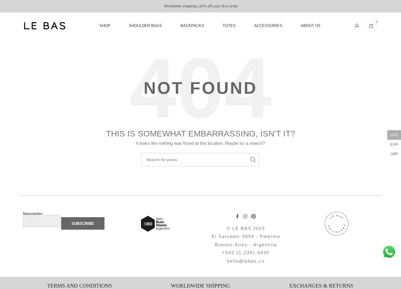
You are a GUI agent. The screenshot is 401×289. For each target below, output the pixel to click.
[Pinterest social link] (253, 216)
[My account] (357, 26)
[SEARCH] (253, 159)
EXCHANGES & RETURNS (321, 286)
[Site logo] (44, 25)
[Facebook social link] (237, 216)
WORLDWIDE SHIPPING (200, 286)
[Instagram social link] (245, 216)
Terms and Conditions (79, 286)
